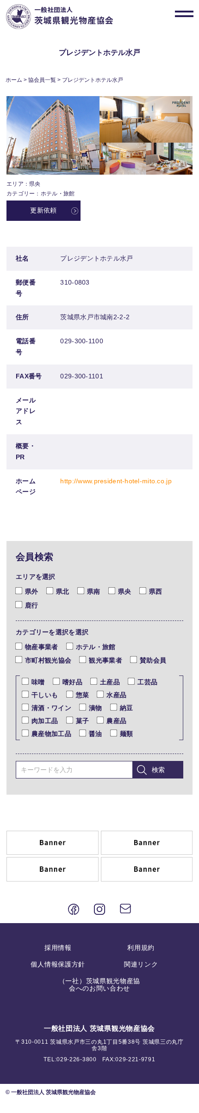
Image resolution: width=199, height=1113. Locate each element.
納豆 (126, 708)
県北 (62, 591)
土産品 (110, 682)
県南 (93, 591)
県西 (155, 591)
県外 (31, 591)
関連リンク (141, 964)
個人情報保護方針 (58, 964)
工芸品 (147, 682)
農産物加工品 (51, 733)
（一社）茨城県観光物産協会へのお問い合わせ (99, 984)
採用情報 (58, 947)
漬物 (95, 708)
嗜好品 (72, 682)
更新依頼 (43, 210)
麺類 (126, 733)
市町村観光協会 (48, 660)
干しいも (44, 695)
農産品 (116, 720)
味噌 (38, 682)
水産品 (116, 695)
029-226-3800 (76, 1059)
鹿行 (31, 605)
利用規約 (141, 947)
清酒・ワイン (51, 708)
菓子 (82, 720)
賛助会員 (153, 660)
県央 (124, 591)
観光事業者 (105, 660)
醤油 (95, 733)
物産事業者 (41, 647)
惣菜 (82, 695)
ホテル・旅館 (96, 647)
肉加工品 (44, 720)
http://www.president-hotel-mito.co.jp (115, 481)
